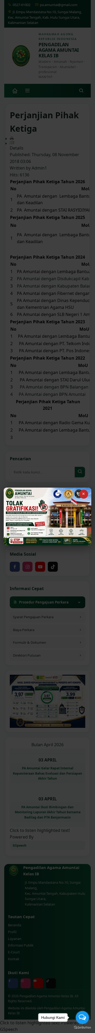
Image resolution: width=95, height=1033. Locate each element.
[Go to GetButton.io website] (82, 1027)
